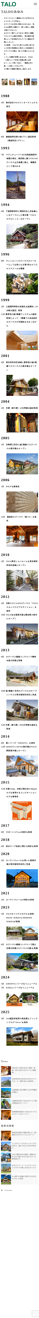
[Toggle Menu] (35, 4)
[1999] (4, 82)
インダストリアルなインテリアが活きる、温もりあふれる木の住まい (24, 1145)
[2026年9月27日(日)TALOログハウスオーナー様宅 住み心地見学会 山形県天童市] (6, 1082)
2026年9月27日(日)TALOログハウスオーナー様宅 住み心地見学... (24, 1080)
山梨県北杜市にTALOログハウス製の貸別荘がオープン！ (24, 1102)
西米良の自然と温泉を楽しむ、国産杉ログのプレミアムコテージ (24, 1133)
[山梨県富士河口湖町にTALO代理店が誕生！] (6, 1093)
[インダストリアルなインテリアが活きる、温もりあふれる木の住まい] (6, 1147)
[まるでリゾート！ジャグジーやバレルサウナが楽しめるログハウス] (6, 1168)
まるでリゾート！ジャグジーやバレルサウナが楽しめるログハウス (24, 1166)
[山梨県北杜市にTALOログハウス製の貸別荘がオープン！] (6, 1104)
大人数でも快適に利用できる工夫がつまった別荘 (24, 1177)
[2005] (27, 82)
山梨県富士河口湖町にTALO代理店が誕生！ (24, 1091)
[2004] (19, 82)
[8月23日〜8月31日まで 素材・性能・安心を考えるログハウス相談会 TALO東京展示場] (6, 1071)
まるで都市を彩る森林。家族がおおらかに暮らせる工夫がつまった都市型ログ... (24, 1156)
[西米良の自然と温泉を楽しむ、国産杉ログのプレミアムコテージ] (6, 1136)
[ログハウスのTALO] (8, 4)
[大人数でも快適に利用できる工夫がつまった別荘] (6, 1179)
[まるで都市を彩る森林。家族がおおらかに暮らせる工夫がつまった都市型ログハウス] (6, 1158)
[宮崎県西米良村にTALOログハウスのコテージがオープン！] (6, 1115)
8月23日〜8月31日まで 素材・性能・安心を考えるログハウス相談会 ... (24, 1070)
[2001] (12, 82)
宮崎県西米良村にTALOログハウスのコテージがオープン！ (24, 1113)
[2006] (34, 82)
